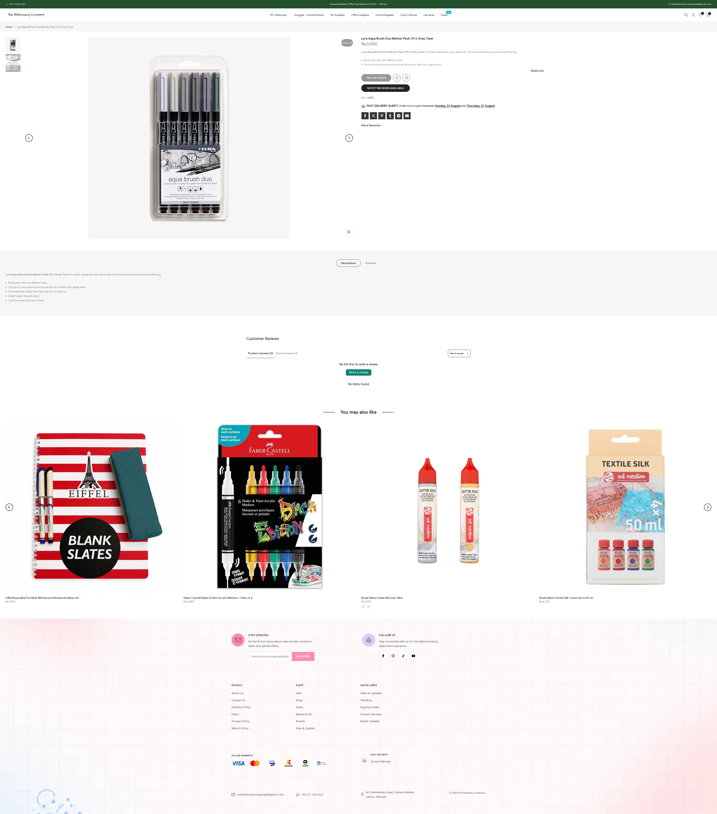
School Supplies (384, 15)
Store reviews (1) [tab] (286, 353)
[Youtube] (413, 656)
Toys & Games (408, 15)
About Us (237, 693)
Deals (445, 15)
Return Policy (240, 728)
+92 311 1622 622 (312, 794)
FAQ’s (235, 714)
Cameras (428, 15)
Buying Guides (369, 707)
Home (9, 27)
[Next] (349, 138)
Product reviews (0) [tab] (260, 353)
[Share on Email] (407, 115)
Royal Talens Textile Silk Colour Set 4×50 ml (566, 597)
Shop (299, 700)
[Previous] (29, 138)
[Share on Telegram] (398, 115)
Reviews (371, 263)
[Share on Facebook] (365, 115)
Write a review (358, 372)
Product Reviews (371, 714)
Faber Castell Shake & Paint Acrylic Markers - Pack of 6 (218, 597)
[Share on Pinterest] (382, 115)
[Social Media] (383, 656)
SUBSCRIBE (303, 656)
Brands (300, 721)
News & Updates (371, 693)
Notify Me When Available (385, 88)
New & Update (305, 728)
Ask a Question (371, 125)
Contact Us (238, 700)
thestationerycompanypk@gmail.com (691, 4)
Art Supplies (337, 15)
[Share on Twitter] (373, 115)
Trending (366, 700)
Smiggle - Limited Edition (309, 15)
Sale (298, 693)
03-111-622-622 (17, 4)
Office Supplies (360, 15)
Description (348, 263)
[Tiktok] (403, 656)
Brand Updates (370, 721)
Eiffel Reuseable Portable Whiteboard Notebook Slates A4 (42, 597)
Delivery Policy (241, 707)
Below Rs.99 (304, 714)
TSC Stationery (278, 15)
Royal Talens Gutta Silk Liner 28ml (381, 597)
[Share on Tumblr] (390, 115)
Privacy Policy (240, 721)
